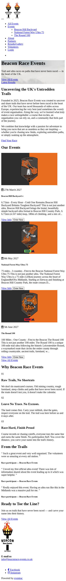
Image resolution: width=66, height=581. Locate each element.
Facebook (14, 569)
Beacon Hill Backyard (25, 29)
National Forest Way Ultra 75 (29, 32)
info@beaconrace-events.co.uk (17, 559)
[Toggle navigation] (2, 19)
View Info (6, 219)
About (11, 38)
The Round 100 (22, 35)
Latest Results (8, 82)
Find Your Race (9, 140)
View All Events (9, 79)
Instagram (15, 572)
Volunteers (13, 47)
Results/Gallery (15, 44)
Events (11, 26)
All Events (13, 23)
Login (11, 49)
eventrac (18, 578)
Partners (12, 41)
